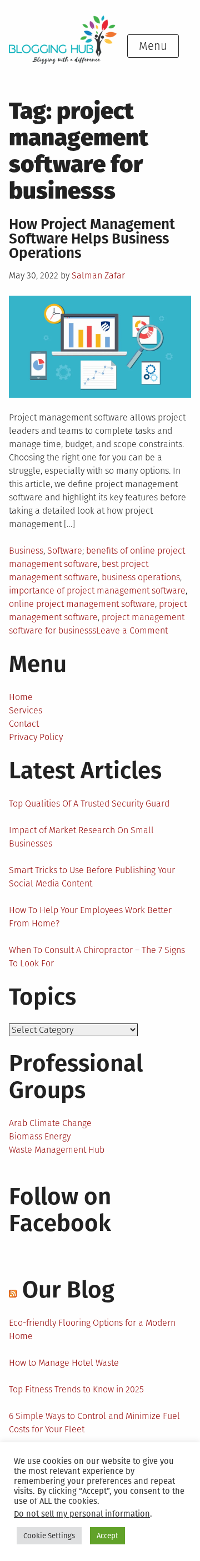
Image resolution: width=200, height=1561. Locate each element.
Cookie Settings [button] (49, 1536)
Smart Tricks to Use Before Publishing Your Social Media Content (92, 877)
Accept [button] (107, 1536)
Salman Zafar (98, 275)
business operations (141, 577)
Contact (24, 723)
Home (21, 697)
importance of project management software (97, 590)
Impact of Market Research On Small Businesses (81, 837)
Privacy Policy (36, 737)
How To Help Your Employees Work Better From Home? (90, 917)
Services (25, 710)
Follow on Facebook (60, 1210)
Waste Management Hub (56, 1149)
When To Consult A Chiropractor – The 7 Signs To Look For (97, 957)
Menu (153, 46)
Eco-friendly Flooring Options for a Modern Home (92, 1329)
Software (64, 550)
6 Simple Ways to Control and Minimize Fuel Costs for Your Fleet (94, 1423)
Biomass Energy (40, 1136)
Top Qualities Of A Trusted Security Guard (89, 803)
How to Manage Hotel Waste (64, 1362)
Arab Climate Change (50, 1123)
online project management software (82, 604)
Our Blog (68, 1290)
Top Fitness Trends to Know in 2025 (76, 1389)
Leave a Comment (132, 630)
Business (26, 550)
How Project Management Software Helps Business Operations (92, 239)
